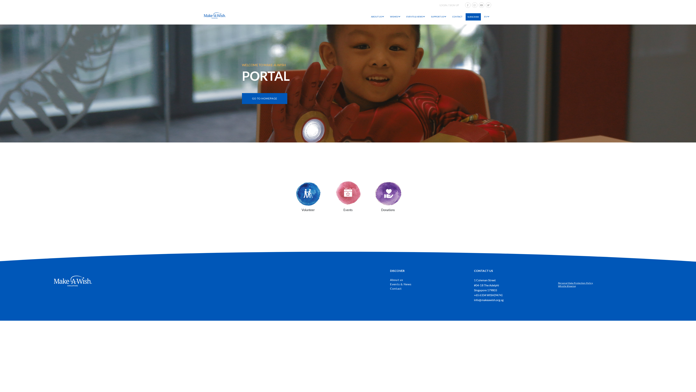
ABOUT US (376, 16)
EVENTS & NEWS (414, 16)
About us (396, 279)
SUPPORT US (437, 16)
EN (485, 16)
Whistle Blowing (567, 286)
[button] (308, 192)
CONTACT (457, 16)
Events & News (401, 284)
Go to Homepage (264, 98)
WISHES (394, 16)
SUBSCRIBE (473, 16)
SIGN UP (454, 5)
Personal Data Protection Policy (575, 283)
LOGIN (443, 5)
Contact (396, 288)
